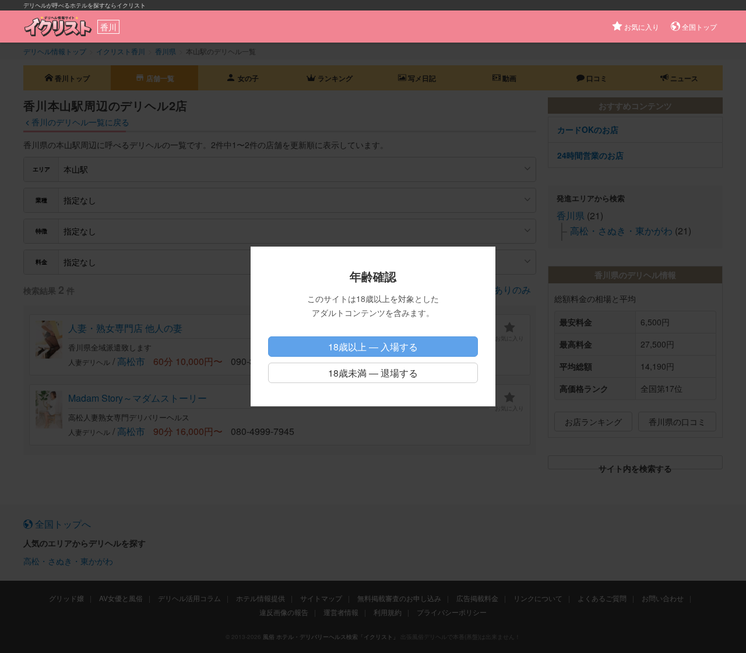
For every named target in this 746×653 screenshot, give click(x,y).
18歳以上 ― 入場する (373, 346)
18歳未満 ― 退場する (373, 373)
